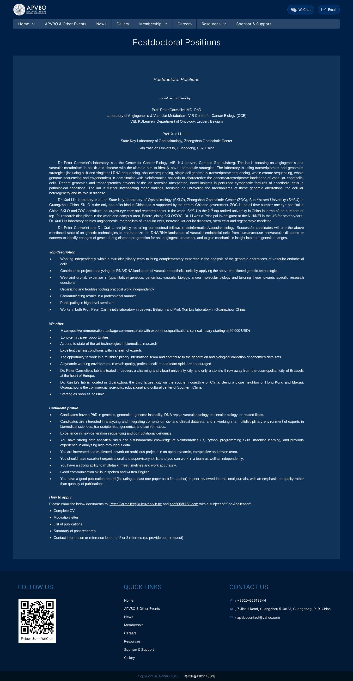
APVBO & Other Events (142, 608)
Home (128, 600)
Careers (130, 633)
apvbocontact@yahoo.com (258, 617)
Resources (132, 641)
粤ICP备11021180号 (199, 676)
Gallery (129, 658)
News (128, 617)
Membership (134, 625)
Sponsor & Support (139, 649)
